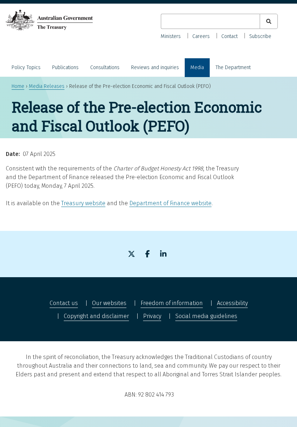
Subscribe (260, 36)
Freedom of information (172, 303)
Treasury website (83, 203)
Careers (201, 36)
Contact (229, 36)
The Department (233, 67)
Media (197, 67)
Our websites (109, 303)
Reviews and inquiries (155, 67)
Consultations (105, 67)
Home (18, 86)
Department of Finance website (170, 203)
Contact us (64, 303)
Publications (65, 67)
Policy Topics (26, 67)
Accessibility (232, 303)
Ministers (171, 36)
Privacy (152, 316)
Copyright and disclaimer (96, 316)
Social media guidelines (206, 316)
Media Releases (46, 86)
